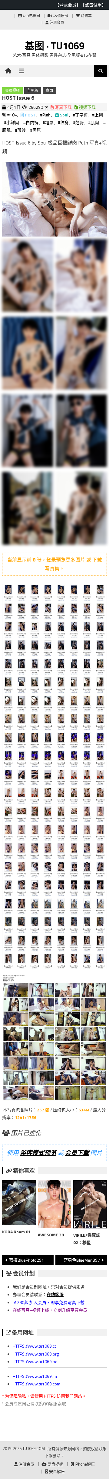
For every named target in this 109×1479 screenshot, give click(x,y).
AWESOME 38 (51, 1234)
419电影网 (31, 16)
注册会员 (56, 22)
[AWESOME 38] (54, 1205)
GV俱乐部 (60, 16)
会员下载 (77, 1152)
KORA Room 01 (16, 1231)
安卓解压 (56, 1471)
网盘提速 (55, 1464)
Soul (64, 115)
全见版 (32, 90)
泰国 (49, 90)
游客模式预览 (38, 1152)
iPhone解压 (84, 1464)
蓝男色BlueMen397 (82, 1260)
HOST (30, 115)
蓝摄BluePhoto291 (26, 1260)
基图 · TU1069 (54, 45)
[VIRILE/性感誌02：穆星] (90, 1205)
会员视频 (12, 90)
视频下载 (87, 107)
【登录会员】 (68, 4)
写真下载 (63, 107)
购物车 (86, 16)
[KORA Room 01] (18, 1204)
